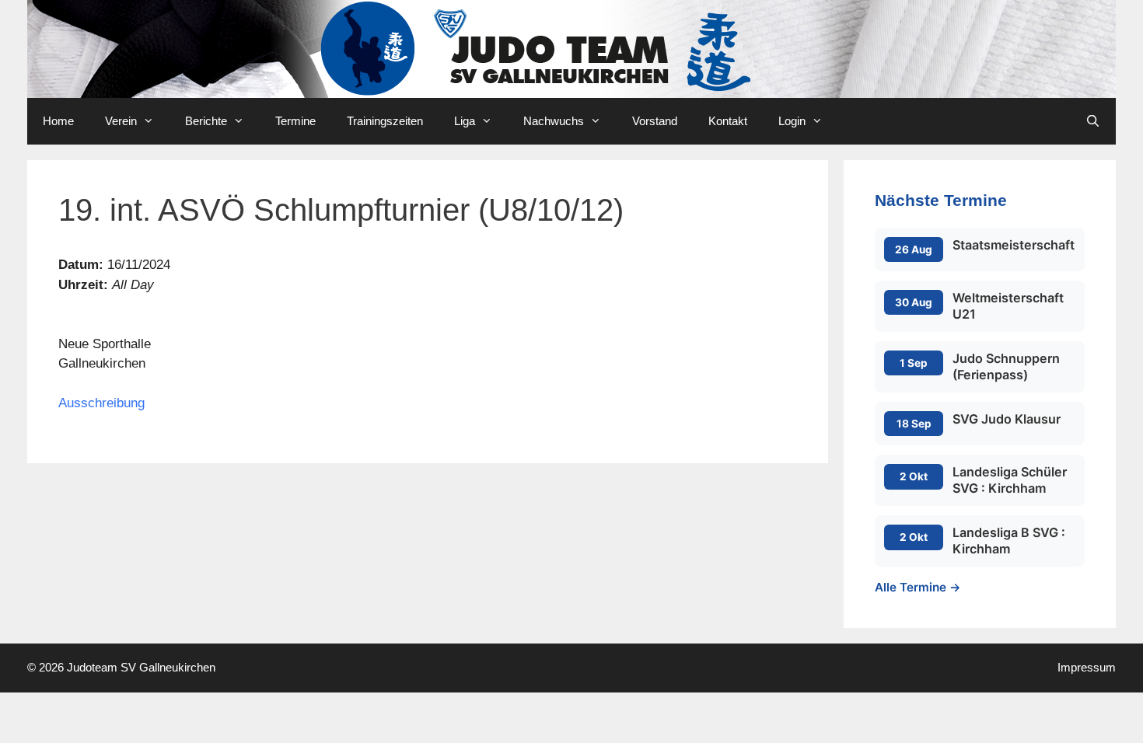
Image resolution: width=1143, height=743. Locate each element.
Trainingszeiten (385, 120)
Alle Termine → (918, 587)
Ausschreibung (101, 403)
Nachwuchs (553, 120)
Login (792, 120)
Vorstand (654, 120)
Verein (121, 120)
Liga (464, 120)
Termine (295, 120)
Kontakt (727, 120)
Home (58, 120)
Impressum (1086, 667)
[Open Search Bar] (1093, 121)
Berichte (206, 120)
